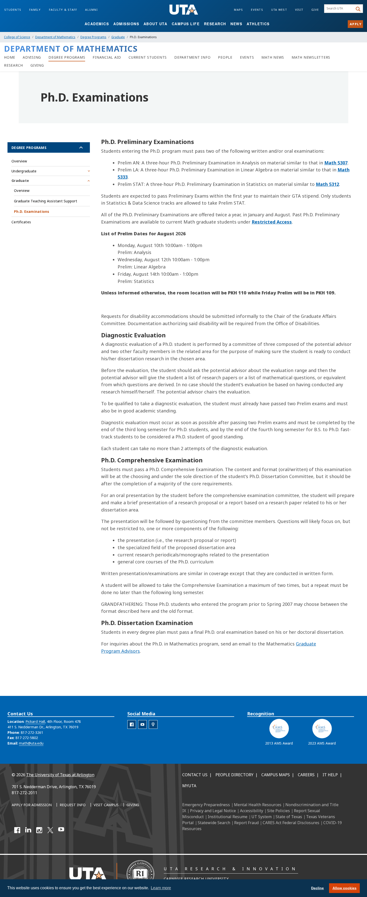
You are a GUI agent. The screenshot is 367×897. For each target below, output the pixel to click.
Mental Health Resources (257, 804)
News (236, 23)
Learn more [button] (161, 888)
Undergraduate (23, 171)
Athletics (258, 23)
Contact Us (194, 774)
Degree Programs (93, 37)
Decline (317, 888)
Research (215, 23)
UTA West (279, 9)
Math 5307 (336, 163)
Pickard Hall (35, 721)
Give (315, 9)
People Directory (234, 774)
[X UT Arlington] (50, 830)
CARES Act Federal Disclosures (291, 822)
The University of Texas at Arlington (60, 774)
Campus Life (186, 23)
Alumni (91, 9)
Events (257, 9)
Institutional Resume (227, 816)
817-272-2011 (24, 792)
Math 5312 (327, 184)
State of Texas (289, 816)
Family (35, 9)
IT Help (330, 774)
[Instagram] (39, 830)
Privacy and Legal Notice (213, 810)
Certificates (21, 222)
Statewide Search (214, 822)
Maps (238, 9)
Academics (97, 23)
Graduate (118, 37)
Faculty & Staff (63, 9)
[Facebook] (17, 830)
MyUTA (189, 785)
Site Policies (278, 810)
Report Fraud (246, 822)
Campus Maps (275, 774)
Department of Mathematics (55, 37)
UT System (261, 816)
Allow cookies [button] (345, 888)
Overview (19, 161)
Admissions (126, 23)
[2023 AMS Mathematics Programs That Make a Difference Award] (322, 728)
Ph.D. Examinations (31, 211)
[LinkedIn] (28, 830)
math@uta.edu (31, 743)
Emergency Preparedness (206, 804)
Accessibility (251, 810)
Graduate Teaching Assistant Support (45, 201)
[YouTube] (61, 830)
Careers (306, 774)
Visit (299, 9)
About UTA (156, 23)
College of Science (17, 37)
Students (12, 9)
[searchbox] (339, 8)
